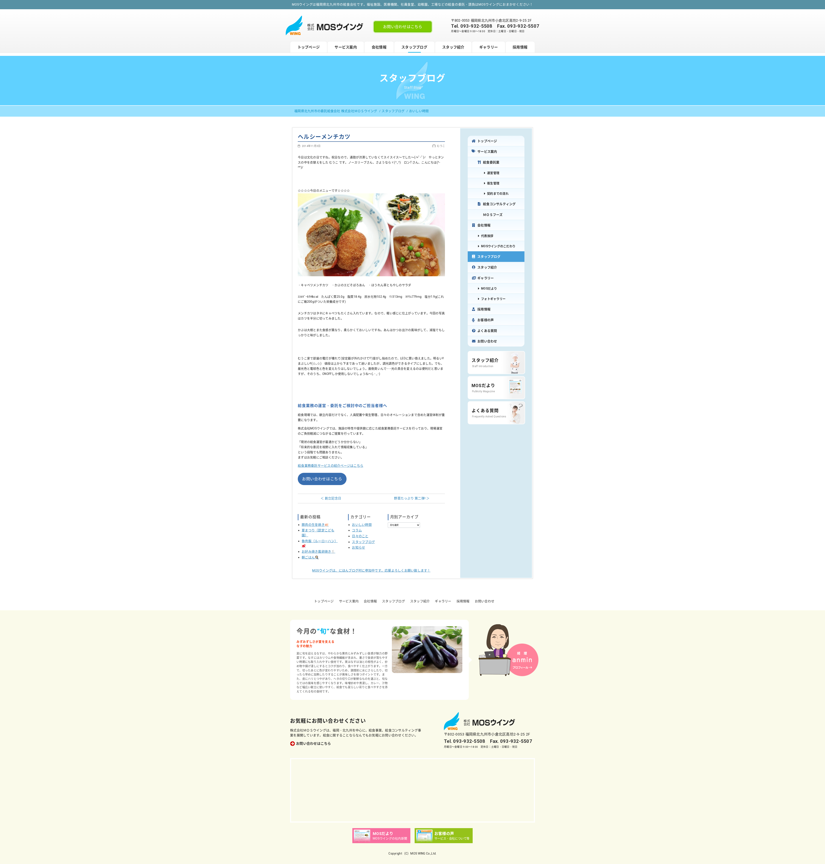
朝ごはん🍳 (310, 557)
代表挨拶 (487, 236)
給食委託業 (491, 162)
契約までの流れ (498, 193)
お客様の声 (485, 320)
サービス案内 (346, 47)
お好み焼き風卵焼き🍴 (318, 552)
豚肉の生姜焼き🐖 (315, 525)
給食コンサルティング (499, 204)
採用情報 (520, 47)
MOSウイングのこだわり (498, 246)
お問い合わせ (487, 341)
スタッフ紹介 (453, 47)
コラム (357, 530)
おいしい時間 (362, 525)
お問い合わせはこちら (402, 26)
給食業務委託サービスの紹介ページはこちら (330, 466)
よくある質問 (487, 331)
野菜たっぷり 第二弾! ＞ (411, 498)
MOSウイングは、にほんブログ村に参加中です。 (371, 570)
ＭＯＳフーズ (493, 215)
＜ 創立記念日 (331, 498)
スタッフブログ (414, 47)
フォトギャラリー (493, 299)
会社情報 (379, 47)
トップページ (309, 47)
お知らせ (358, 548)
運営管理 (493, 173)
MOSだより (489, 288)
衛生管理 (493, 183)
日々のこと (360, 536)
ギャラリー (488, 47)
